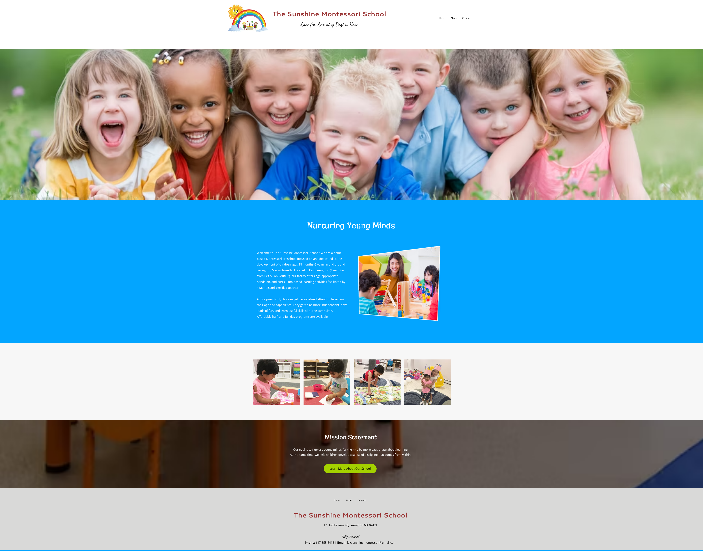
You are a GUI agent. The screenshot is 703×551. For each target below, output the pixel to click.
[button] (276, 382)
